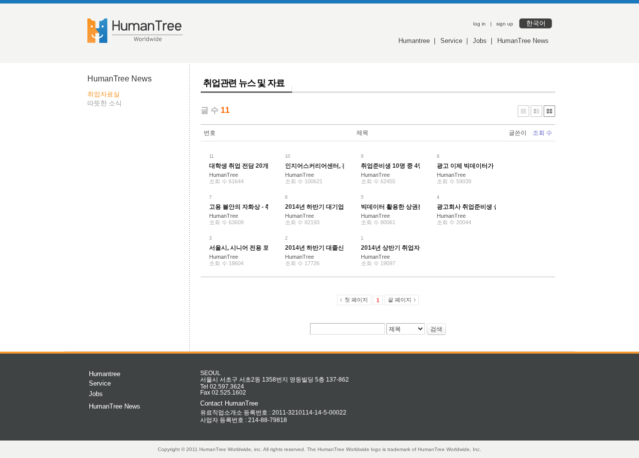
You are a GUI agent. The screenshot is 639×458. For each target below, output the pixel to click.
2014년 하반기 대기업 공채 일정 (328, 206)
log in (479, 23)
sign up (504, 23)
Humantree (414, 40)
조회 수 (542, 132)
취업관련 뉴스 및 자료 (244, 83)
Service (451, 40)
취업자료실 (103, 94)
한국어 (536, 23)
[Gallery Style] (549, 111)
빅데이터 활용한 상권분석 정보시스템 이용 (418, 206)
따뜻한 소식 (104, 103)
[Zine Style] (536, 111)
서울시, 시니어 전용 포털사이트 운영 (258, 247)
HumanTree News (523, 40)
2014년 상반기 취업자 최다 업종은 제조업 (416, 247)
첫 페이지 (356, 300)
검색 (436, 329)
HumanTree (223, 175)
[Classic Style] (523, 111)
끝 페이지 (399, 300)
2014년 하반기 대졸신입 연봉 (324, 247)
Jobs (480, 40)
